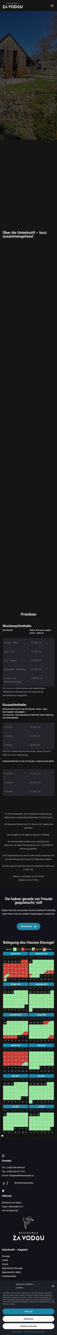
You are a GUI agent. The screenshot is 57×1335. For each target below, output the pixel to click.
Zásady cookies (17, 1331)
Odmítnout (28, 1319)
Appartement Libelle (11, 1272)
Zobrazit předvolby (28, 1326)
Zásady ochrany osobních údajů (34, 1331)
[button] (53, 1286)
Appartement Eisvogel (12, 1268)
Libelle (5, 1260)
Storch (5, 1264)
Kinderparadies (9, 1276)
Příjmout (28, 1311)
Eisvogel (6, 1256)
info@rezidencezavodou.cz (21, 1175)
